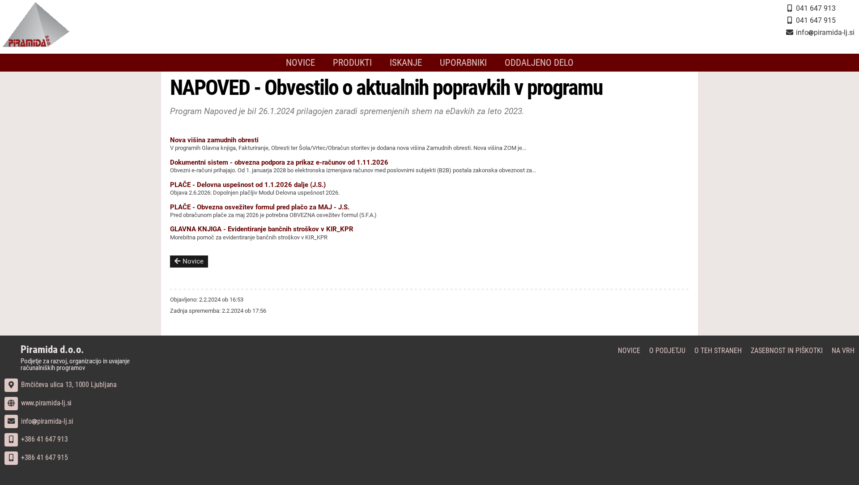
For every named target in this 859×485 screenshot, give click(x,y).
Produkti (352, 62)
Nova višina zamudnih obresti (214, 140)
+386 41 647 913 (43, 439)
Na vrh (843, 350)
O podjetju (667, 350)
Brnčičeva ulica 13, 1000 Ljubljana (68, 384)
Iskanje (406, 62)
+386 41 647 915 (43, 457)
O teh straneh (718, 350)
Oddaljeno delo (539, 62)
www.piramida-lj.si (45, 403)
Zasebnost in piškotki (787, 350)
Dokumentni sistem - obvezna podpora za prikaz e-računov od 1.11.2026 (279, 162)
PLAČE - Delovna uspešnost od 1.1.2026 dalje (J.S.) (248, 185)
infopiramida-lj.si (46, 421)
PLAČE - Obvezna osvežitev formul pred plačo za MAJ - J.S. (259, 207)
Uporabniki (463, 62)
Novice (300, 62)
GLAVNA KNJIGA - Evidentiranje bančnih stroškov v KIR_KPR (261, 229)
